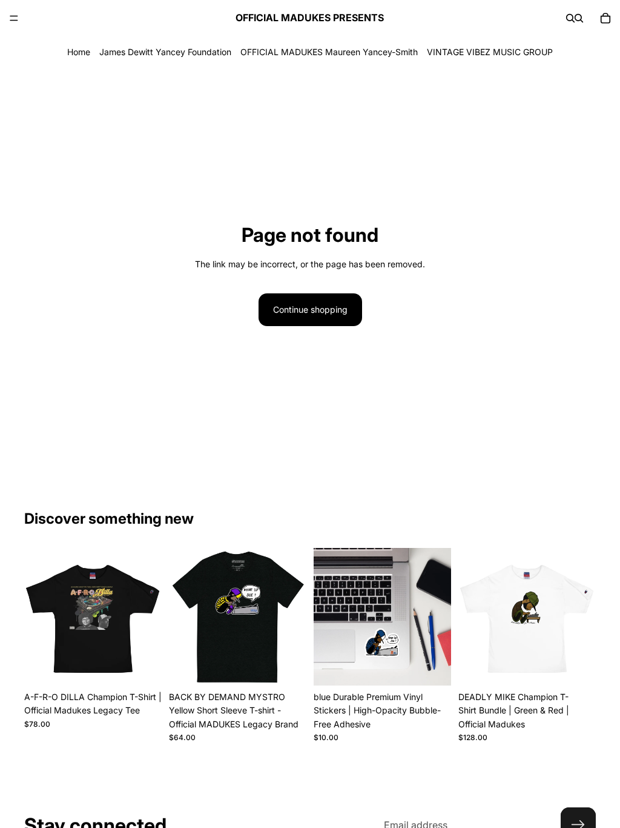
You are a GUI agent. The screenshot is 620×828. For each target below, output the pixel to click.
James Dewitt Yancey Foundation (165, 52)
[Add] (432, 667)
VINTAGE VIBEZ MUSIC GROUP (490, 52)
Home (78, 52)
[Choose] (143, 667)
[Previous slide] (471, 616)
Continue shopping (310, 309)
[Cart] (605, 18)
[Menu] (14, 18)
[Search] (570, 18)
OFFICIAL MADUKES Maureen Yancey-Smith (329, 52)
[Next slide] (582, 616)
